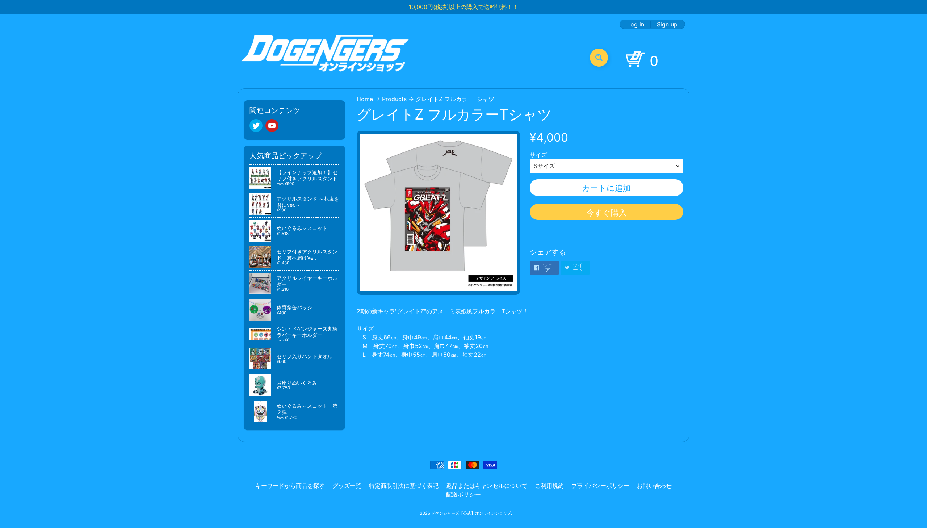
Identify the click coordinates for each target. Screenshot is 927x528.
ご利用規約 (549, 485)
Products (394, 98)
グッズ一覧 (346, 485)
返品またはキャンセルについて (486, 485)
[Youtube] (271, 125)
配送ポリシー (463, 494)
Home (365, 98)
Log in (635, 24)
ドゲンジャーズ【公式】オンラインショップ (471, 513)
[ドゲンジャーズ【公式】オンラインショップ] (325, 57)
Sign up (667, 24)
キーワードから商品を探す (290, 485)
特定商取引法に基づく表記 (404, 485)
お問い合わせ (654, 485)
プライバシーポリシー (600, 485)
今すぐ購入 (606, 212)
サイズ (538, 154)
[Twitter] (256, 125)
